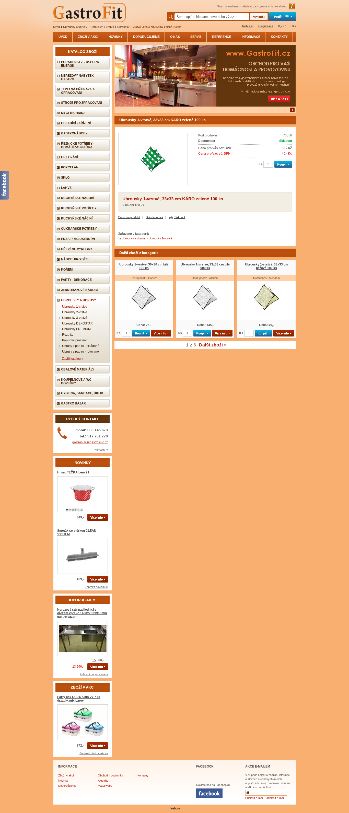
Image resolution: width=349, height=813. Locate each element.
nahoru (175, 808)
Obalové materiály (77, 369)
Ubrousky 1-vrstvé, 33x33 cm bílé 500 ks (205, 266)
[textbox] (212, 17)
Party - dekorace (76, 280)
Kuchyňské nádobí (77, 198)
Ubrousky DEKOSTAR (77, 323)
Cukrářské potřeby (79, 228)
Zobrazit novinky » (96, 586)
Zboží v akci (66, 775)
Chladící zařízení (76, 123)
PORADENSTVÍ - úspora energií (80, 63)
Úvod (56, 26)
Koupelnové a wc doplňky (76, 381)
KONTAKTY (279, 37)
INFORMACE (251, 37)
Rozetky (67, 334)
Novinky (63, 780)
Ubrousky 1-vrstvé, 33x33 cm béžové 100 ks (266, 266)
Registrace (265, 26)
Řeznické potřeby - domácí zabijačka (77, 145)
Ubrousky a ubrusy (75, 26)
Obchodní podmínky (110, 775)
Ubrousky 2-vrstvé (74, 312)
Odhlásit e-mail (275, 797)
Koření (67, 269)
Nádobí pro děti (74, 259)
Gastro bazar (73, 403)
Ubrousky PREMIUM (76, 329)
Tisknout (179, 217)
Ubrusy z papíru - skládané (80, 346)
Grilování (69, 157)
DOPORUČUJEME (146, 37)
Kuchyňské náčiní (76, 218)
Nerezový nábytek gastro (77, 77)
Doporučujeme (67, 785)
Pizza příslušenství (78, 239)
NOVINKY (116, 37)
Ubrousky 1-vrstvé (102, 26)
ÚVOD (63, 37)
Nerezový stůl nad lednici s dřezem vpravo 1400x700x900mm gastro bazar (82, 613)
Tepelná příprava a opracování (78, 91)
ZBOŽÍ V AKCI (88, 37)
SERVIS (196, 37)
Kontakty (142, 775)
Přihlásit (247, 26)
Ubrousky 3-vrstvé (74, 318)
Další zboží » (213, 344)
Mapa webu (105, 785)
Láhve (66, 188)
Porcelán (69, 167)
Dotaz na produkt (129, 217)
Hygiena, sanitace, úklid (82, 393)
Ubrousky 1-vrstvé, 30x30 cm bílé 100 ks (143, 266)
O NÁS (175, 37)
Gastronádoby (74, 133)
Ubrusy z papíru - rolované (80, 351)
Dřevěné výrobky (76, 249)
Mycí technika (73, 113)
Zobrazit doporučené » (94, 674)
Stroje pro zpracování (81, 102)
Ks (261, 164)
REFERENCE (221, 37)
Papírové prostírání (75, 340)
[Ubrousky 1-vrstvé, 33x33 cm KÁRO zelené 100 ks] (153, 184)
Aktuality (103, 780)
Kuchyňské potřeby (79, 208)
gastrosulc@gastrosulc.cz (90, 442)
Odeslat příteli (154, 217)
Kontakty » (101, 449)
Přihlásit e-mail (254, 797)
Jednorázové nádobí (79, 290)
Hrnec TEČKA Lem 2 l (73, 472)
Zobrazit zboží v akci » (93, 753)
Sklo (65, 177)
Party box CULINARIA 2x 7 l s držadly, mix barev (78, 698)
